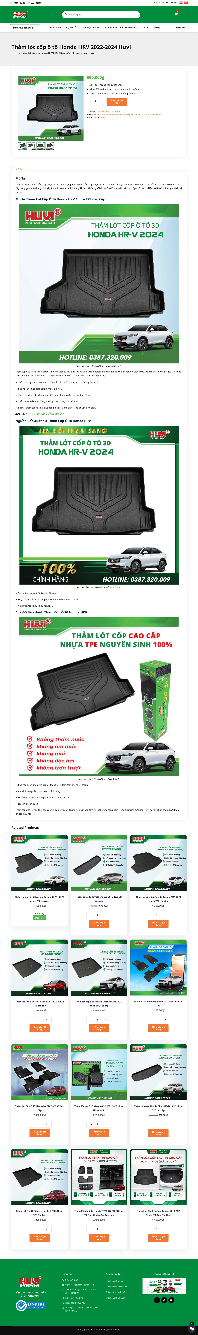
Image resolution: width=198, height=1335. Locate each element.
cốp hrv (109, 114)
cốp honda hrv (98, 114)
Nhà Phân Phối (110, 27)
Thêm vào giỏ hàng (117, 101)
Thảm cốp (115, 111)
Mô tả (19, 169)
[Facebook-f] (157, 1300)
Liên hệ (156, 27)
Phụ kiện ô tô (72, 27)
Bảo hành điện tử (129, 27)
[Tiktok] (164, 1300)
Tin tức (145, 27)
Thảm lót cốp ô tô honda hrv (148, 114)
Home (15, 53)
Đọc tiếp (39, 917)
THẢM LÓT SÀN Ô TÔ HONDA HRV (47, 413)
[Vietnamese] (185, 2)
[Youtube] (171, 1300)
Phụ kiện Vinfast (91, 27)
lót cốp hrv (129, 114)
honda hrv (118, 114)
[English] (181, 2)
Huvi (147, 809)
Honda (103, 117)
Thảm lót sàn (55, 27)
